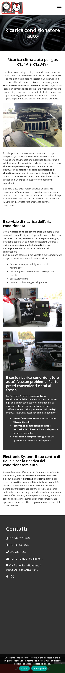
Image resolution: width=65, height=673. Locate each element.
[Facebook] (7, 576)
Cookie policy (39, 668)
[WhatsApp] (12, 576)
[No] (61, 663)
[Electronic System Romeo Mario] (12, 7)
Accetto (24, 668)
